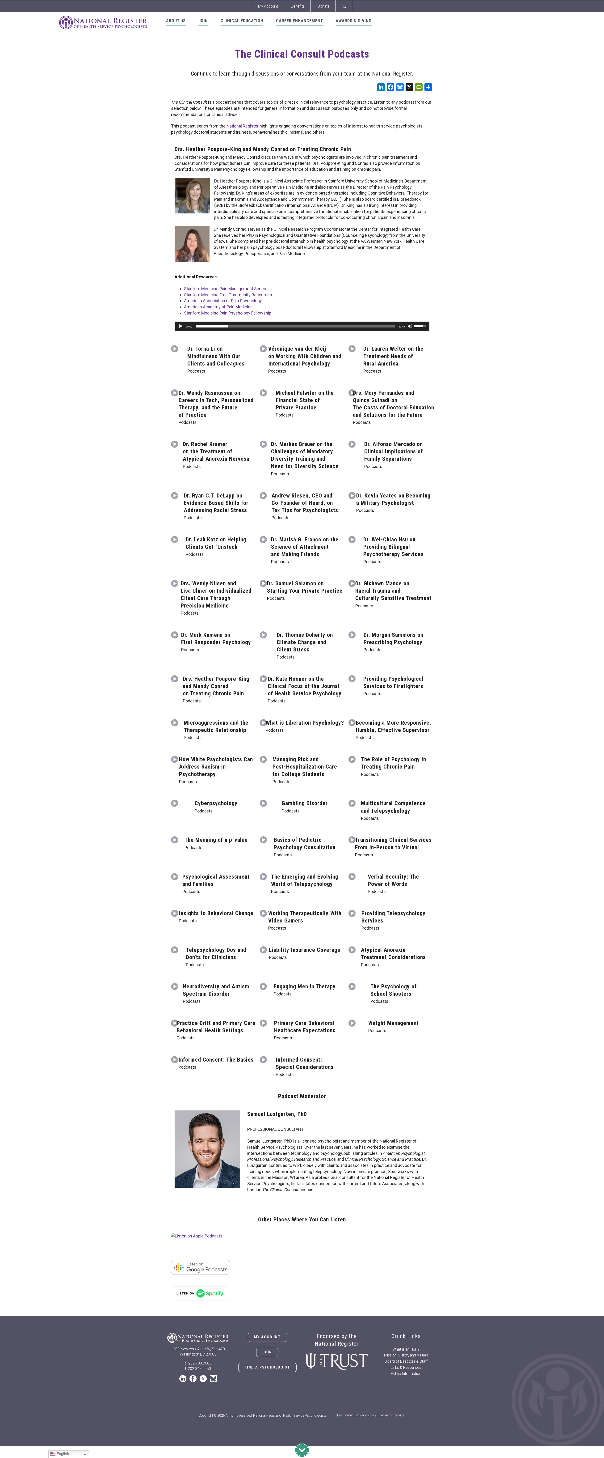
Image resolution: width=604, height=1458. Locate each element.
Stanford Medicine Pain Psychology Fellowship (227, 312)
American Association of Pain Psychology (223, 300)
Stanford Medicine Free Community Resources (228, 294)
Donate (324, 6)
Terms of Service (391, 1415)
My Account (268, 6)
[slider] (295, 326)
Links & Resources (406, 1367)
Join (267, 1352)
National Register (242, 125)
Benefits (298, 6)
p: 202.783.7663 (198, 1363)
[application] (302, 326)
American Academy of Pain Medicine (218, 306)
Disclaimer (345, 1415)
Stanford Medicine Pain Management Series (225, 288)
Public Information (406, 1373)
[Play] (180, 326)
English (62, 1454)
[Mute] (410, 326)
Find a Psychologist (267, 1367)
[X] (409, 87)
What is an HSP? (406, 1349)
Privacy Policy (366, 1415)
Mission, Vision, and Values (406, 1355)
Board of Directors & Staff (406, 1361)
